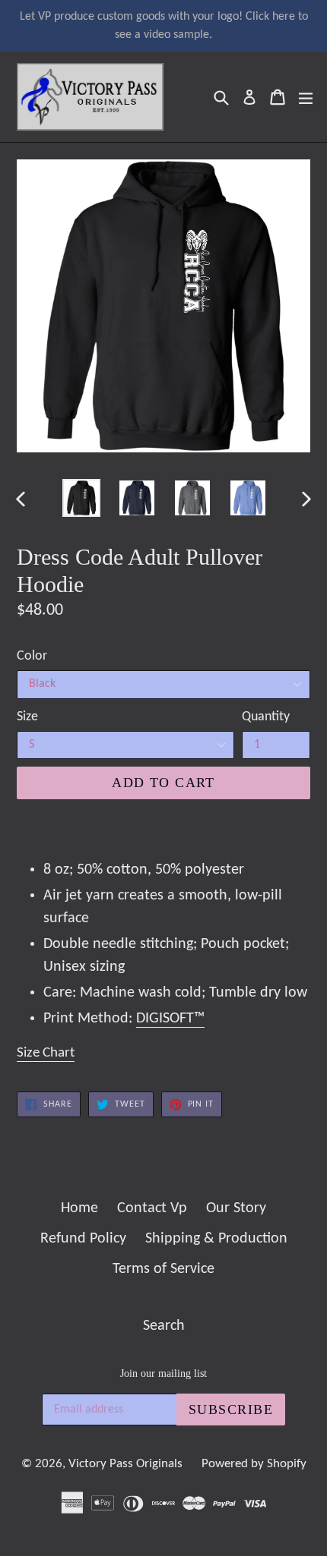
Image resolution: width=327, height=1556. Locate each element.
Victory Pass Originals (125, 1463)
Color (32, 656)
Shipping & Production (216, 1238)
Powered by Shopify (254, 1463)
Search (164, 1326)
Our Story (236, 1208)
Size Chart (46, 1053)
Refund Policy (83, 1238)
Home (79, 1208)
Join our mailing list (163, 1373)
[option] (81, 498)
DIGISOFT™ (170, 1018)
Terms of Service (163, 1269)
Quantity (266, 717)
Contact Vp (152, 1208)
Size (27, 717)
